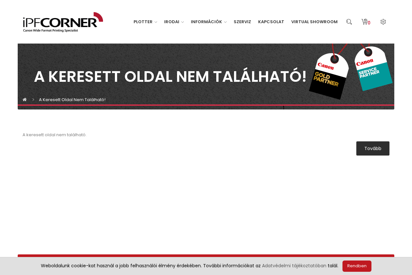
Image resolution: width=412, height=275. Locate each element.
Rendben (357, 266)
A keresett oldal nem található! (72, 100)
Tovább (372, 148)
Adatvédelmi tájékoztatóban (294, 265)
